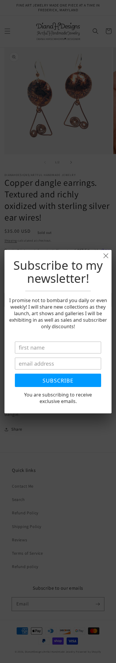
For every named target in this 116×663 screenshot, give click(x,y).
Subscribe (58, 380)
